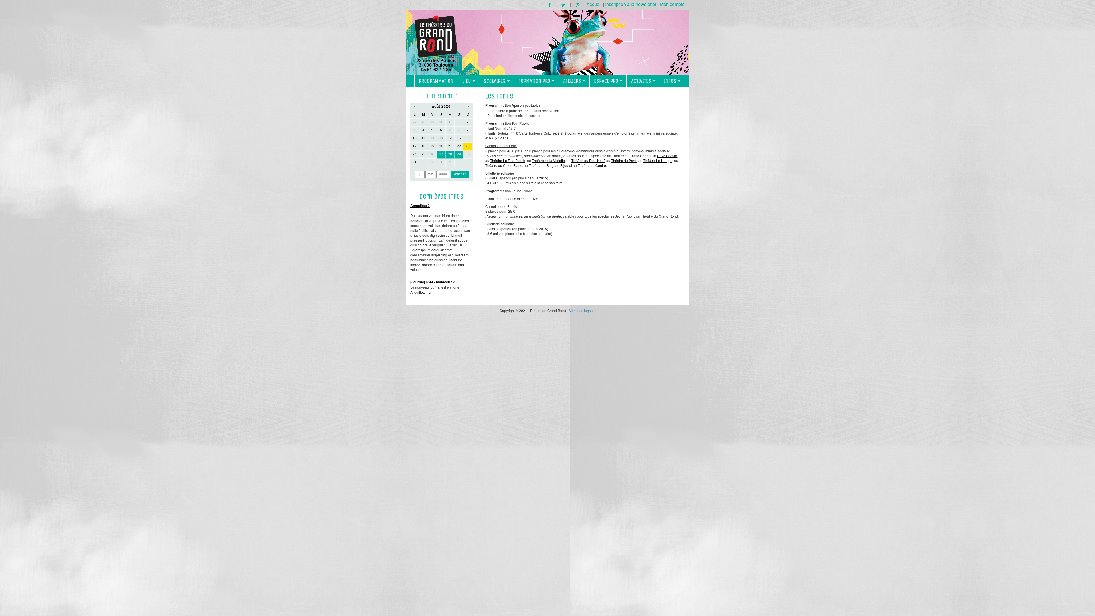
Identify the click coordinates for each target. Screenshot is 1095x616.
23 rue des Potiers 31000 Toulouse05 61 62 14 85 (436, 64)
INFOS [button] (671, 81)
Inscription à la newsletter (630, 4)
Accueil (594, 4)
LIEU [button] (467, 81)
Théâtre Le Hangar (657, 160)
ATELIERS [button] (572, 81)
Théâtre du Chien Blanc (503, 165)
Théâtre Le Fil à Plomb (507, 160)
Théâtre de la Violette (548, 160)
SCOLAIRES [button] (495, 81)
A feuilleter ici (420, 292)
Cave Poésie (667, 155)
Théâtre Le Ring (541, 165)
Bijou (564, 165)
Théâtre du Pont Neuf (588, 160)
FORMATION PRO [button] (534, 81)
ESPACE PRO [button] (606, 81)
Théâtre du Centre (592, 165)
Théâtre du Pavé (624, 160)
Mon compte (672, 4)
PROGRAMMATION (436, 81)
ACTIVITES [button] (641, 81)
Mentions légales (582, 310)
